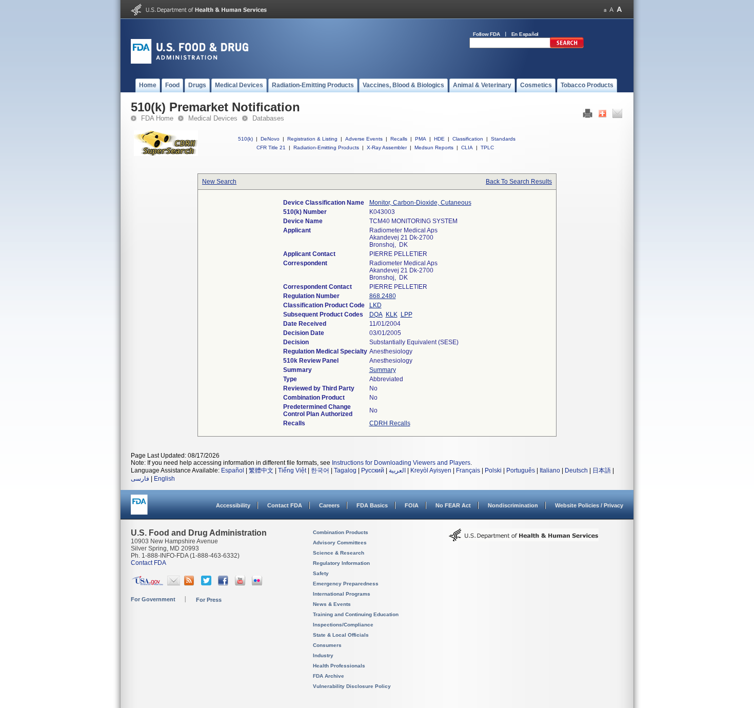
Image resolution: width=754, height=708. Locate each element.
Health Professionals (339, 665)
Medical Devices (212, 118)
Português (520, 470)
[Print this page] (587, 116)
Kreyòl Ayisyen (430, 470)
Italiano (550, 470)
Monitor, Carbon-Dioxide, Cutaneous (420, 202)
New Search (219, 181)
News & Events (332, 604)
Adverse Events (364, 139)
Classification (467, 139)
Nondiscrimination (513, 505)
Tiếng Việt (292, 470)
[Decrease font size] (605, 9)
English (164, 478)
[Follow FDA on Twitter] (207, 583)
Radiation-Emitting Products (326, 147)
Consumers (327, 645)
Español (232, 470)
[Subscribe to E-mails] (173, 583)
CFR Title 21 (271, 147)
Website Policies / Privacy (589, 505)
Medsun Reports (433, 147)
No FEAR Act (453, 505)
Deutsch (576, 470)
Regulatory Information (341, 563)
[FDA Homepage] (139, 509)
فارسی (140, 478)
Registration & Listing (312, 139)
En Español (525, 34)
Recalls (398, 139)
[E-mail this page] (617, 116)
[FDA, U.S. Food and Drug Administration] (189, 61)
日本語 (601, 470)
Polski (493, 470)
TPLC (487, 147)
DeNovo (270, 139)
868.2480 (382, 296)
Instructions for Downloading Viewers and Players (401, 462)
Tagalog (345, 470)
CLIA (467, 147)
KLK (392, 314)
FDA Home (157, 118)
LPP (406, 314)
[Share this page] (602, 116)
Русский (372, 470)
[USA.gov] (147, 583)
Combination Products (340, 532)
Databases (268, 118)
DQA (376, 314)
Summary (382, 369)
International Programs (341, 594)
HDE (439, 139)
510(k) (245, 139)
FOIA (412, 505)
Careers (329, 505)
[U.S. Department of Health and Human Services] (199, 13)
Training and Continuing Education (356, 614)
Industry (323, 655)
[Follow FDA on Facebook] (224, 583)
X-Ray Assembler (387, 147)
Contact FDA (284, 505)
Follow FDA (486, 34)
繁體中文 (261, 470)
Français (468, 470)
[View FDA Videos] (241, 583)
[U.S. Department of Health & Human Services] (524, 539)
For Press (209, 600)
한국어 (320, 470)
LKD (375, 305)
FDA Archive (328, 676)
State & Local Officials (341, 635)
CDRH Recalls (389, 423)
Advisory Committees (340, 542)
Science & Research (338, 553)
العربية (397, 470)
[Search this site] (567, 46)
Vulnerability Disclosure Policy (352, 686)
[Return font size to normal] (611, 9)
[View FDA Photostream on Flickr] (258, 583)
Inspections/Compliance (343, 624)
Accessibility (233, 505)
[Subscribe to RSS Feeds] (190, 583)
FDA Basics (372, 505)
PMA (420, 139)
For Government (153, 599)
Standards (503, 139)
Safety (321, 573)
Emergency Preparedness (346, 583)
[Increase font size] (619, 9)
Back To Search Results (519, 181)
